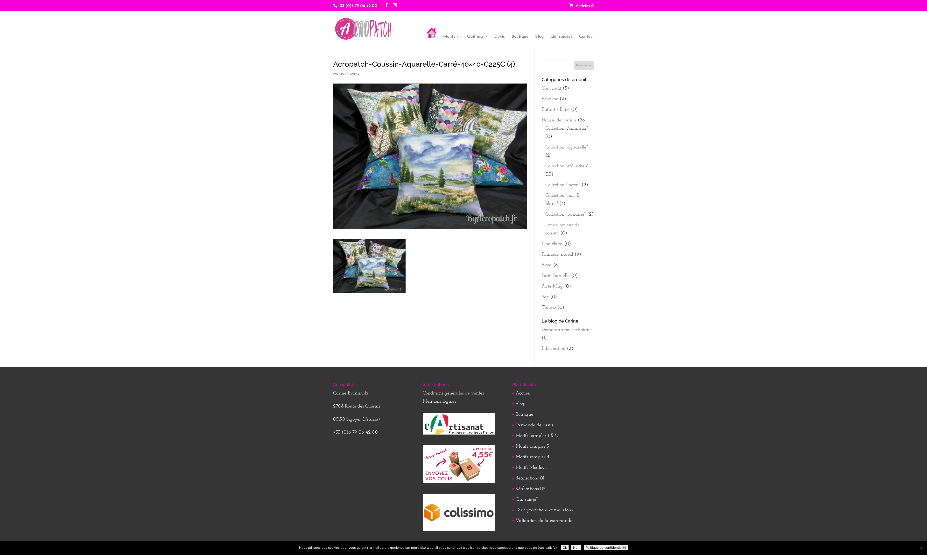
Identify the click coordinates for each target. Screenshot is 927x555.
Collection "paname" (565, 214)
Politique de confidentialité (606, 547)
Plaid (547, 265)
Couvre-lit (551, 88)
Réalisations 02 (531, 488)
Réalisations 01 (530, 478)
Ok (565, 547)
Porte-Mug (552, 286)
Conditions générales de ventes (453, 393)
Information (553, 348)
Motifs (449, 37)
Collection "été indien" (567, 166)
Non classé (552, 243)
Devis (499, 37)
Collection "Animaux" (566, 128)
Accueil (523, 393)
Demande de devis (534, 425)
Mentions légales (439, 401)
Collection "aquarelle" (566, 147)
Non (576, 547)
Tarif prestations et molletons (544, 510)
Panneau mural (557, 254)
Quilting (475, 37)
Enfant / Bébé (555, 109)
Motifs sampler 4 (532, 457)
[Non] (921, 548)
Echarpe (550, 99)
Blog (539, 37)
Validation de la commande (544, 520)
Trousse (549, 307)
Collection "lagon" (562, 185)
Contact (586, 37)
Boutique (520, 37)
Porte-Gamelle (555, 275)
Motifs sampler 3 (532, 446)
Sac (545, 297)
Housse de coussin (559, 120)
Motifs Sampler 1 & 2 (537, 435)
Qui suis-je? (561, 37)
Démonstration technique (567, 329)
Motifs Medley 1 (532, 467)
